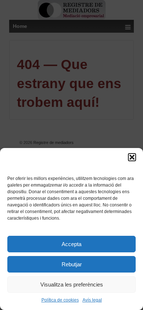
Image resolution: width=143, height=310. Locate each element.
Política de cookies (60, 300)
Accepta (71, 244)
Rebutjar (72, 264)
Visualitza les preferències (71, 284)
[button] (132, 157)
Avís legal (92, 300)
